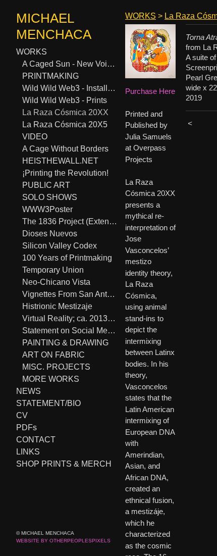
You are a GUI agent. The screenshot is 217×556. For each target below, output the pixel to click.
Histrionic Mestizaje (56, 306)
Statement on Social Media (68, 330)
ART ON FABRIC (51, 355)
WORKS (31, 52)
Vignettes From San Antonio (69, 294)
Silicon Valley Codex (56, 245)
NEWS (28, 391)
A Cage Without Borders (64, 149)
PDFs (26, 427)
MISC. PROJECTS (54, 367)
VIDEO (35, 136)
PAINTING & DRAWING (65, 342)
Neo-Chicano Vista (54, 282)
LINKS (28, 452)
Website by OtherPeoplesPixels (63, 540)
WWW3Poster (48, 209)
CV (21, 415)
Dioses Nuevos (48, 233)
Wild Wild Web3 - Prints (63, 100)
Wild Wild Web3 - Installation (69, 88)
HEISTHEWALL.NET (59, 161)
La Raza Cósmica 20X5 (61, 124)
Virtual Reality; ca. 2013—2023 (69, 318)
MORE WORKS (50, 379)
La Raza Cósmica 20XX (61, 112)
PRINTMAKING (50, 76)
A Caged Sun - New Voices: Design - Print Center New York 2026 (69, 64)
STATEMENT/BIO (48, 403)
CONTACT (35, 439)
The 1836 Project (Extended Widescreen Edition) (69, 221)
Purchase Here (150, 91)
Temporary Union (51, 270)
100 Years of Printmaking (64, 258)
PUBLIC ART (44, 185)
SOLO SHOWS (49, 197)
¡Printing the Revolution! (63, 173)
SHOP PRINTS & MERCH (61, 464)
